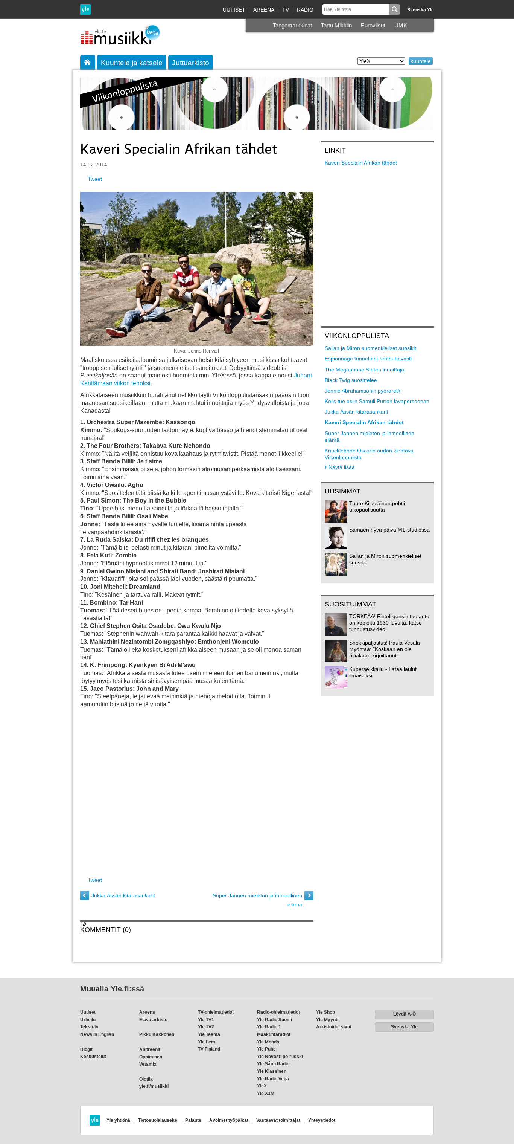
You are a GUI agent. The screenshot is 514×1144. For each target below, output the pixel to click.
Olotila (146, 1079)
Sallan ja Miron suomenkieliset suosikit (370, 348)
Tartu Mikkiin (336, 25)
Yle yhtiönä (118, 1120)
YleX (262, 1086)
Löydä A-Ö (404, 1014)
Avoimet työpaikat (228, 1120)
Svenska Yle (420, 9)
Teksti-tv (89, 1026)
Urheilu (88, 1019)
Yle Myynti (327, 1019)
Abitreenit (149, 1049)
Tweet (95, 179)
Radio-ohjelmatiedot (278, 1012)
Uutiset (234, 10)
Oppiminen (150, 1057)
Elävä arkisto (153, 1019)
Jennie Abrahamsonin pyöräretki (363, 391)
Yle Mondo (268, 1042)
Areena (263, 10)
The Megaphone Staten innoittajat (365, 370)
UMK (400, 25)
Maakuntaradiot (273, 1034)
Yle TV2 (206, 1026)
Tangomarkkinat (292, 25)
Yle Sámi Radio (273, 1063)
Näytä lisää (341, 467)
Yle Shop (325, 1012)
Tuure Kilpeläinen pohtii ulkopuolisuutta (377, 506)
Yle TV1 (206, 1019)
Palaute (193, 1120)
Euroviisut (373, 25)
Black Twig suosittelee (351, 380)
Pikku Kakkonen (156, 1034)
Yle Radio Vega (273, 1078)
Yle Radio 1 (269, 1026)
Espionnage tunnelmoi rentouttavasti (368, 359)
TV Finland (209, 1049)
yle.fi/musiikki (154, 1086)
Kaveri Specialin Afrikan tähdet (361, 163)
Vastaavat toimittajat (278, 1120)
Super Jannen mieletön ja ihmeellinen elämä (257, 899)
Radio (305, 10)
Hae (394, 9)
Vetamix (148, 1064)
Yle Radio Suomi (274, 1019)
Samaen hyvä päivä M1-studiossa (389, 530)
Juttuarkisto (190, 63)
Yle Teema (209, 1034)
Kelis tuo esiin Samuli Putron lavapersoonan (377, 401)
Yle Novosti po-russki (280, 1056)
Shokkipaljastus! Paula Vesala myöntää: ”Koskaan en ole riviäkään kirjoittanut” (384, 649)
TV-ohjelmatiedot (216, 1012)
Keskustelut (93, 1056)
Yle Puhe (266, 1049)
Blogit (86, 1049)
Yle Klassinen (271, 1071)
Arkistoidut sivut (333, 1026)
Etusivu (87, 62)
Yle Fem (206, 1042)
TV (285, 10)
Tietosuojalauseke (157, 1120)
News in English (97, 1034)
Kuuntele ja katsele (132, 63)
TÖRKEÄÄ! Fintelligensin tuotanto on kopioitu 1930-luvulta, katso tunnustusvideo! (389, 622)
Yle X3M (265, 1093)
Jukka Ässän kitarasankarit (123, 895)
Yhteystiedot (321, 1120)
